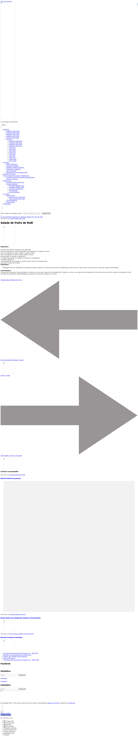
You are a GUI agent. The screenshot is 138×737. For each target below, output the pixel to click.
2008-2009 (12, 159)
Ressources (7, 181)
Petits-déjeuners (11, 164)
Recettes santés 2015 (16, 189)
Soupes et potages (12, 166)
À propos (6, 194)
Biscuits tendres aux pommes (11, 478)
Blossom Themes (53, 703)
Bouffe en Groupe (9, 174)
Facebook (4, 678)
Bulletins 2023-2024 (12, 134)
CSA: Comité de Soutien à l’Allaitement (16, 176)
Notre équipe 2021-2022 (17, 199)
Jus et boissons (11, 171)
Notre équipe (10, 195)
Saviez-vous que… (12, 179)
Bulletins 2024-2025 (12, 133)
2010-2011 (12, 157)
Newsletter (7, 204)
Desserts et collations (13, 169)
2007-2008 (12, 161)
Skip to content (6, 713)
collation (3, 280)
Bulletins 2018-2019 (15, 144)
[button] (6, 715)
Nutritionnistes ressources (15, 182)
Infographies (13, 190)
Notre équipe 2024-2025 (17, 197)
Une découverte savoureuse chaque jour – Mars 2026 (21, 660)
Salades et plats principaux (15, 167)
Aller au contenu (6, 1)
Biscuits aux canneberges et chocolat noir (17, 655)
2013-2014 (12, 152)
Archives (9, 139)
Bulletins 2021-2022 (12, 138)
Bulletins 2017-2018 (15, 146)
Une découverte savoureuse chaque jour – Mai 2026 (20, 653)
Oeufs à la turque (9, 658)
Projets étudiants (11, 184)
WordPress (71, 703)
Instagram (4, 681)
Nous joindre (10, 202)
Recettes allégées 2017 (16, 185)
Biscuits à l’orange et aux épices (11, 637)
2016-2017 (12, 148)
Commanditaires (11, 200)
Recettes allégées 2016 (16, 187)
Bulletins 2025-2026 (12, 131)
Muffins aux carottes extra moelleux (15, 656)
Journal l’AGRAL (14, 192)
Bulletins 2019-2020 (15, 143)
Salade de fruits (16, 280)
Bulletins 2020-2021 (15, 141)
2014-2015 (12, 151)
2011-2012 (12, 156)
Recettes (6, 162)
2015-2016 (12, 149)
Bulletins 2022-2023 (12, 136)
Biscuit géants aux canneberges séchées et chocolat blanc (21, 618)
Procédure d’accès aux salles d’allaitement (20, 177)
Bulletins (6, 129)
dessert (8, 280)
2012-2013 (12, 154)
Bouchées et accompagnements (17, 172)
